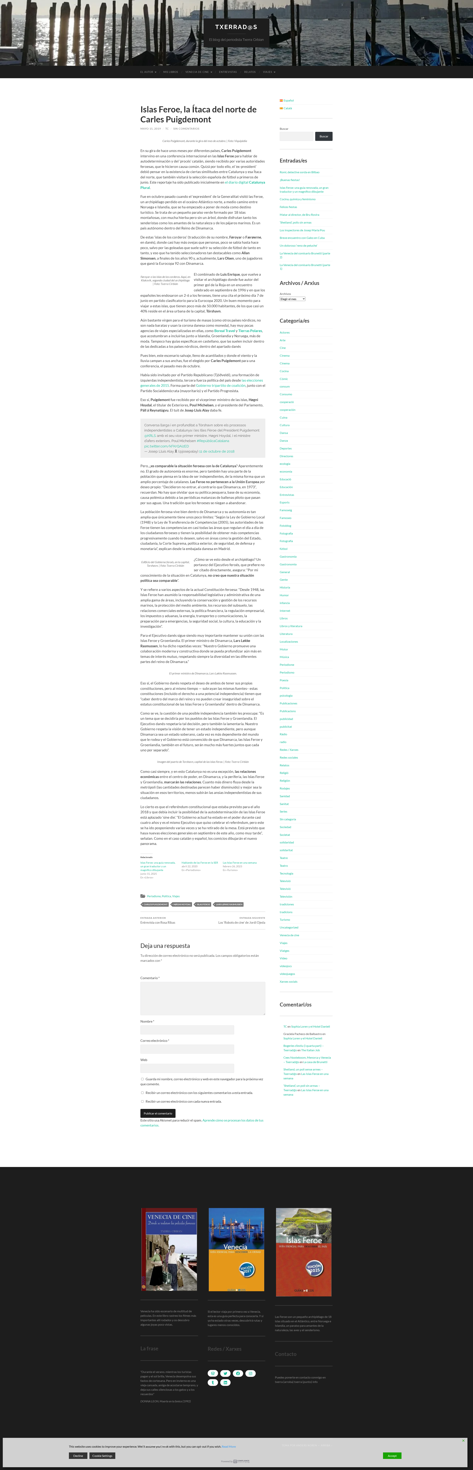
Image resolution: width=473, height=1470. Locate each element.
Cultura (285, 425)
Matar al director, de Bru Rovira (299, 214)
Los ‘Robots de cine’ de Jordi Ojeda (241, 920)
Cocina (284, 371)
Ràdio (283, 734)
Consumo (286, 394)
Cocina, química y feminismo (298, 199)
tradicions (286, 912)
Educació (285, 479)
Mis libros (170, 71)
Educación (286, 487)
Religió (284, 772)
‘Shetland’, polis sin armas (296, 222)
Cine (283, 347)
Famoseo (285, 518)
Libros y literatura (291, 626)
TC (167, 128)
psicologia (286, 695)
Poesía (284, 680)
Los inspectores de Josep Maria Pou (302, 230)
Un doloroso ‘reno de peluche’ (298, 245)
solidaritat (286, 850)
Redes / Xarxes (289, 749)
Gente (284, 579)
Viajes (267, 71)
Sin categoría (288, 819)
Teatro (284, 865)
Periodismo (154, 896)
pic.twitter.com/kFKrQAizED (166, 446)
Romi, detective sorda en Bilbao (299, 172)
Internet (285, 610)
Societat (285, 834)
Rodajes (285, 788)
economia (286, 471)
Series (283, 811)
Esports (285, 502)
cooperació (287, 402)
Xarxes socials (288, 981)
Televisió (285, 881)
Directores (286, 456)
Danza (284, 440)
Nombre (147, 1021)
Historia (285, 587)
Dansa (284, 432)
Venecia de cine (197, 71)
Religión (285, 780)
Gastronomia (288, 556)
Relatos (250, 71)
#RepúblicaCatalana (213, 441)
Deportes (286, 448)
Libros (284, 618)
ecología (285, 463)
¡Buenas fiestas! (290, 180)
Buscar (284, 128)
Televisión (286, 896)
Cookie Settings (102, 1455)
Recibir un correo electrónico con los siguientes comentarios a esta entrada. (199, 1093)
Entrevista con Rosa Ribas (157, 920)
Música (284, 657)
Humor (284, 595)
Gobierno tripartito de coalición (221, 385)
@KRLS (150, 436)
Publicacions (288, 711)
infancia (285, 603)
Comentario (150, 978)
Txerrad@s (236, 26)
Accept (392, 1455)
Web (143, 1060)
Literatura (286, 633)
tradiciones (287, 904)
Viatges (284, 950)
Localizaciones (289, 641)
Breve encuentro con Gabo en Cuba (302, 237)
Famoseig (286, 510)
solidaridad (287, 842)
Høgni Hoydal (182, 904)
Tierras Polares (250, 331)
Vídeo (283, 958)
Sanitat (284, 804)
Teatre (284, 858)
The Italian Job (310, 1050)
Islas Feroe (203, 904)
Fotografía (286, 533)
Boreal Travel (224, 331)
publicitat (286, 726)
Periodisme (287, 664)
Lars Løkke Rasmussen (229, 904)
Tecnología (286, 873)
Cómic (284, 378)
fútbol (283, 548)
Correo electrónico (154, 1040)
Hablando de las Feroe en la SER (200, 862)
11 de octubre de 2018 (216, 451)
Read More (229, 1446)
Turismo (285, 919)
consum (285, 386)
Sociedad (285, 827)
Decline (78, 1455)
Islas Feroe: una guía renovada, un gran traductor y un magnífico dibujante (157, 866)
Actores (285, 332)
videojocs (286, 966)
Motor (284, 649)
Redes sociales (289, 757)
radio (283, 742)
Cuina (283, 417)
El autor (146, 71)
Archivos (285, 293)
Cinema (285, 355)
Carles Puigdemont (156, 904)
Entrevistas (228, 71)
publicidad (286, 718)
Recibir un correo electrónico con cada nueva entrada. (184, 1101)
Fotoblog (285, 525)
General (285, 572)
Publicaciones (288, 703)
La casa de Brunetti (315, 1062)
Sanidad (285, 796)
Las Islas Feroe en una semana (240, 862)
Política (166, 896)
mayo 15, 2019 (150, 128)
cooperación (287, 409)
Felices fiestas (288, 207)
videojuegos (287, 973)
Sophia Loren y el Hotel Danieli (310, 1026)
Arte (282, 340)
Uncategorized (289, 927)
